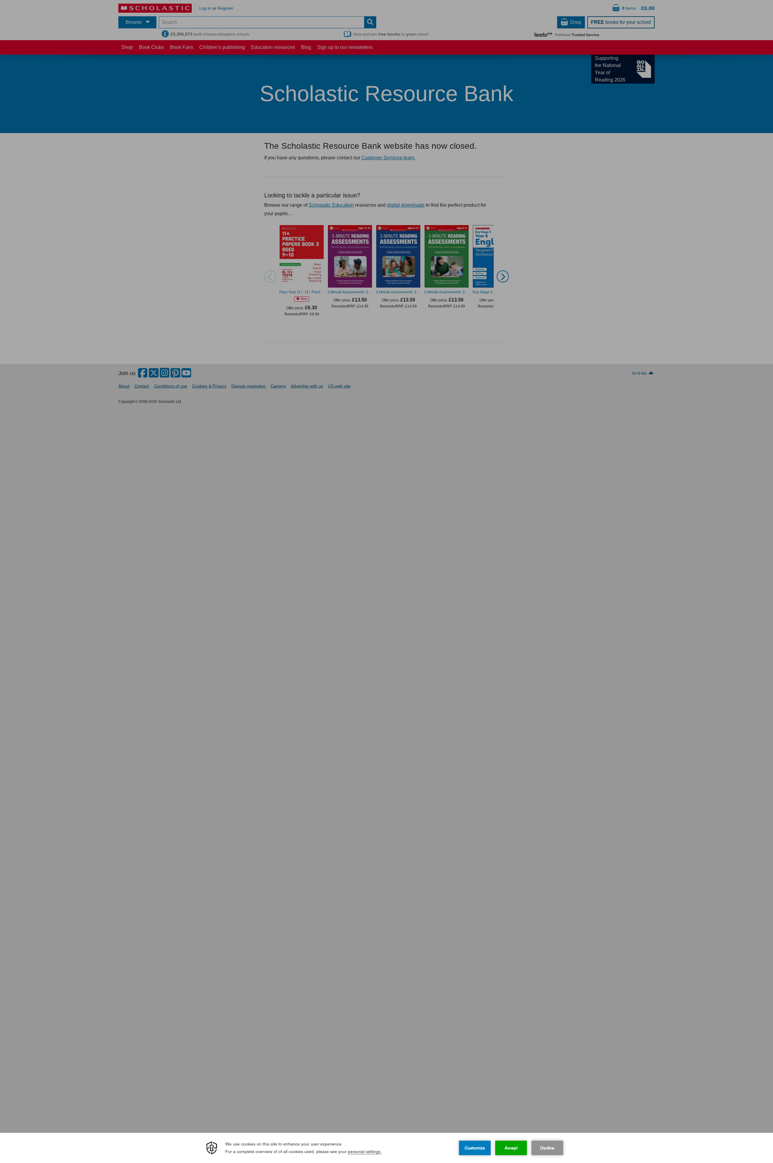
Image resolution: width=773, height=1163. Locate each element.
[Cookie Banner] (386, 1148)
